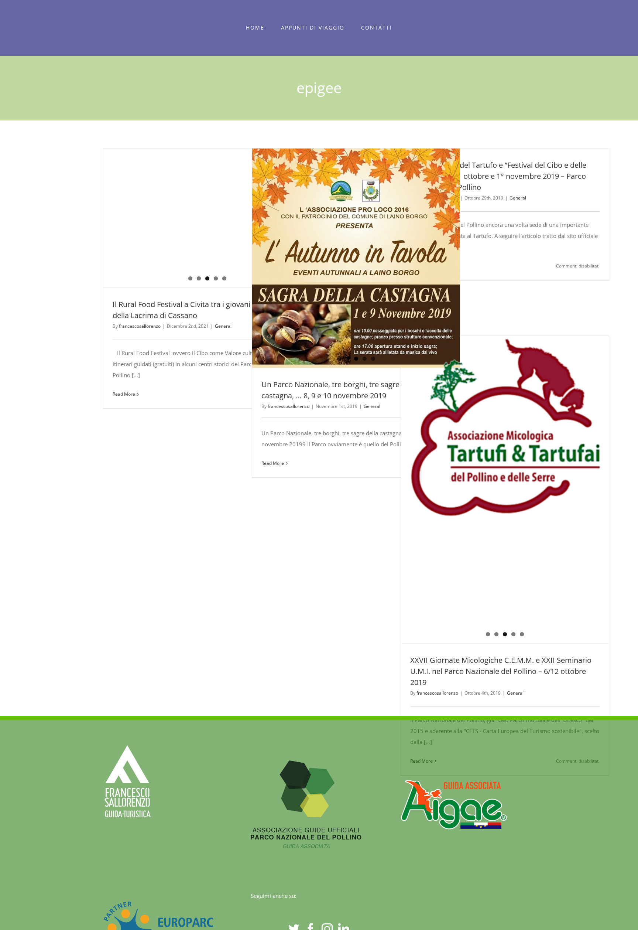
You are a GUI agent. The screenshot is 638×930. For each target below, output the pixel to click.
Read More (124, 394)
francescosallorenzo (140, 326)
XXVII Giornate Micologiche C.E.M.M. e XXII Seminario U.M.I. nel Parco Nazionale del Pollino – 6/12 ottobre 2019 (500, 671)
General (223, 326)
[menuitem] (255, 27)
